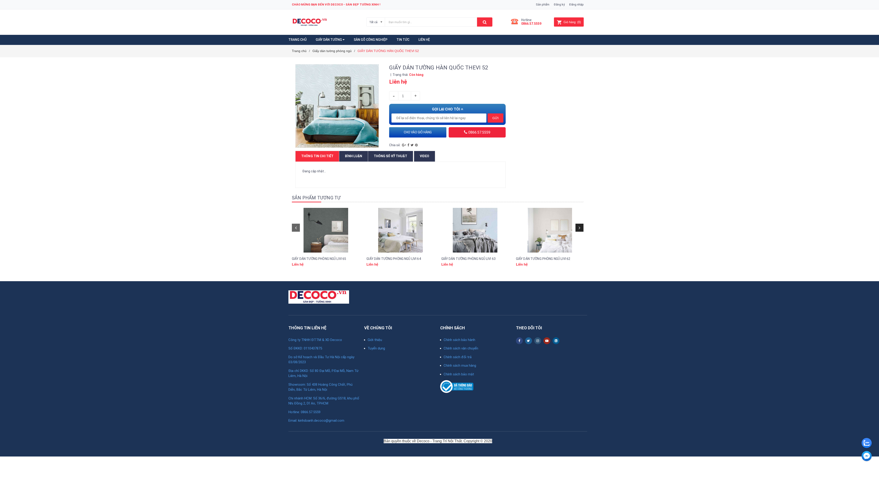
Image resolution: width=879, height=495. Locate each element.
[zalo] (867, 443)
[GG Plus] (404, 145)
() (572, 22)
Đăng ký (559, 4)
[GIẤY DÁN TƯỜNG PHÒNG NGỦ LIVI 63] (475, 230)
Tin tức (402, 39)
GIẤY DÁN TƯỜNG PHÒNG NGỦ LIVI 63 (468, 259)
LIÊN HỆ (424, 39)
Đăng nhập (576, 4)
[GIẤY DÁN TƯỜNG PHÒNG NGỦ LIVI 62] (550, 230)
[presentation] (296, 228)
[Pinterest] (416, 145)
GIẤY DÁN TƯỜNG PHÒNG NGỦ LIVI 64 (393, 259)
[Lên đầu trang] (866, 468)
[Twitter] (412, 145)
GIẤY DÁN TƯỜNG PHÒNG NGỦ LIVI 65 (319, 259)
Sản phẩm (542, 4)
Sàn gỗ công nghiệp (370, 39)
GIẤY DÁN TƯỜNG (329, 39)
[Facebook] (408, 145)
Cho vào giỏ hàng (418, 132)
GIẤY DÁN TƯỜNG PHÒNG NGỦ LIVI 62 (543, 259)
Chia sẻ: (395, 145)
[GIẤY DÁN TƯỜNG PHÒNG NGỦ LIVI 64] (400, 230)
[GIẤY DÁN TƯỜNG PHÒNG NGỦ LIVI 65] (326, 230)
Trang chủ (297, 39)
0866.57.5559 (531, 23)
